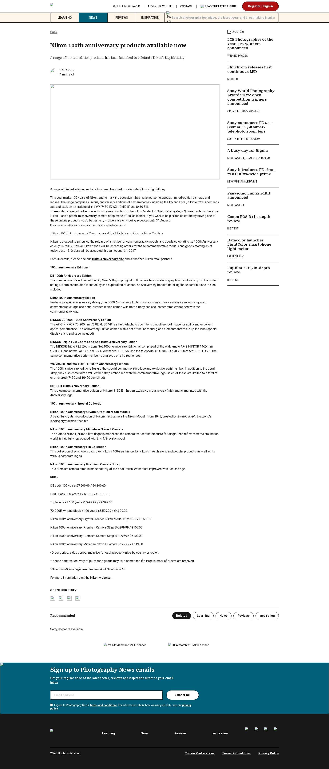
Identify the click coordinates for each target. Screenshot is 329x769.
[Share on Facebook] (61, 598)
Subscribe (182, 695)
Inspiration (150, 17)
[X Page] (266, 733)
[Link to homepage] (73, 6)
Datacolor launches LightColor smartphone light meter (249, 244)
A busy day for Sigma (247, 150)
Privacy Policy (268, 753)
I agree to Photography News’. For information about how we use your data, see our (120, 707)
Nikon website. (101, 577)
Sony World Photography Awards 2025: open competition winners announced (251, 97)
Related (181, 615)
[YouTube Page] (276, 733)
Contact (225, 6)
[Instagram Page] (257, 733)
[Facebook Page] (247, 733)
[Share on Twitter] (52, 598)
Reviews (121, 17)
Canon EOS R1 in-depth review (248, 219)
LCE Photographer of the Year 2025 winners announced (250, 43)
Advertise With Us (198, 6)
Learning (64, 17)
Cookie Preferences (200, 753)
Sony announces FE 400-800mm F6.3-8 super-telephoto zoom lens (249, 127)
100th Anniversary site (108, 259)
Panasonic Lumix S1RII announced (248, 195)
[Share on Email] (69, 598)
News (93, 17)
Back (53, 32)
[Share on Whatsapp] (77, 598)
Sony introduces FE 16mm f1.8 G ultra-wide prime (251, 172)
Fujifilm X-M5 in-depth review (248, 270)
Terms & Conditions (236, 753)
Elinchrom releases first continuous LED (249, 69)
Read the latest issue (259, 6)
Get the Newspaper (165, 6)
